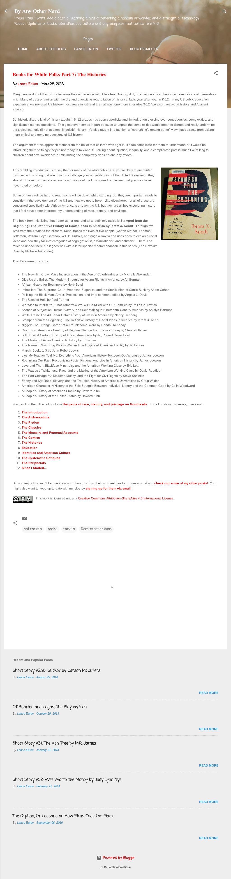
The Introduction (35, 412)
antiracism (33, 529)
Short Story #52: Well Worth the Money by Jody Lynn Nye (67, 779)
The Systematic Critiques (41, 458)
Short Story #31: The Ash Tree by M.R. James (54, 743)
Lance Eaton (86, 49)
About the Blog (51, 49)
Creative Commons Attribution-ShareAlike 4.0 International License (125, 498)
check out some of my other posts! (181, 483)
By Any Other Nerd (37, 11)
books (52, 529)
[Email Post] (24, 520)
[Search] (224, 12)
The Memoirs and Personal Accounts (50, 432)
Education (29, 448)
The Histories (32, 442)
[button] (215, 74)
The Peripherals (34, 463)
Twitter (114, 49)
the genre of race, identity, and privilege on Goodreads (105, 404)
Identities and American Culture (46, 453)
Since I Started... (34, 468)
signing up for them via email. (109, 488)
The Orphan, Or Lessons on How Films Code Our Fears (63, 816)
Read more (208, 693)
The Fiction (30, 422)
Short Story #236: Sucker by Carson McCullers (56, 670)
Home (23, 49)
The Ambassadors (35, 417)
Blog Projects (144, 49)
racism (69, 529)
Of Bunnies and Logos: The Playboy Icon (50, 707)
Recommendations (96, 529)
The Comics (31, 437)
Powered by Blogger (118, 858)
